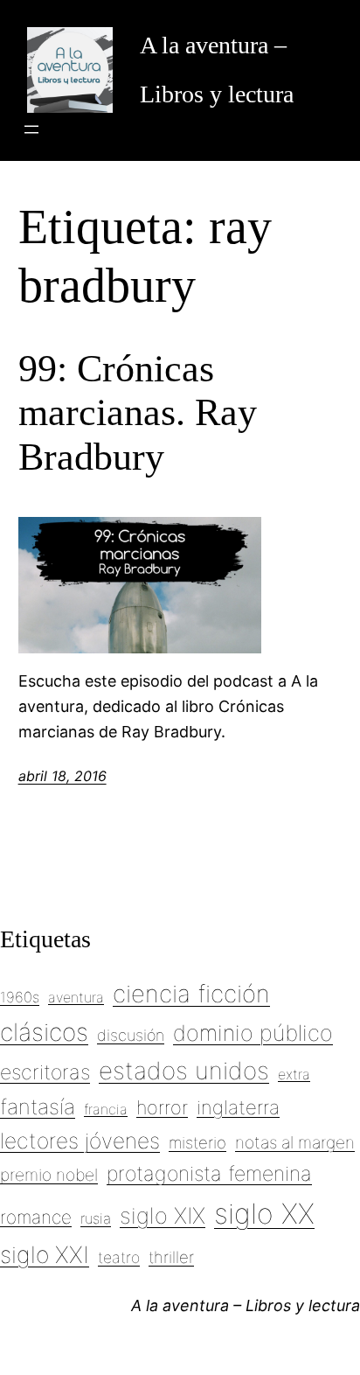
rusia (95, 1218)
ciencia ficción (191, 994)
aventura (76, 997)
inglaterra (238, 1107)
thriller (171, 1257)
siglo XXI (44, 1254)
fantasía (37, 1107)
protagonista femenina (209, 1174)
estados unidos (184, 1070)
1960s (19, 997)
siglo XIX (162, 1215)
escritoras (45, 1072)
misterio (197, 1142)
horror (162, 1107)
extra (294, 1074)
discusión (130, 1035)
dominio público (253, 1033)
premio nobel (49, 1174)
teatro (119, 1257)
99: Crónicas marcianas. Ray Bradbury (137, 412)
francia (106, 1109)
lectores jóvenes (80, 1140)
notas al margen (295, 1142)
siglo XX (264, 1214)
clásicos (44, 1032)
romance (36, 1217)
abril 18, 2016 (62, 776)
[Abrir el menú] (31, 129)
